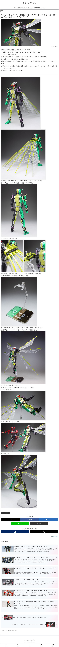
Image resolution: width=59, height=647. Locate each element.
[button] (39, 523)
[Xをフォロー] (44, 531)
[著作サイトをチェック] (15, 531)
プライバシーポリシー (29, 642)
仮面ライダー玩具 (6, 512)
